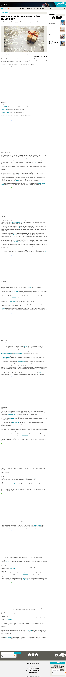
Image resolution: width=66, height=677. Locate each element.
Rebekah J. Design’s (15, 291)
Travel (43, 8)
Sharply (25, 572)
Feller (35, 478)
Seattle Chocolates (18, 241)
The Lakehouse (16, 234)
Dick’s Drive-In (12, 568)
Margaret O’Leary (18, 358)
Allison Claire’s (10, 304)
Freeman (36, 162)
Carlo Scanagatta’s (7, 357)
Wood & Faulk (25, 574)
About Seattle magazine (33, 664)
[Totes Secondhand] (57, 37)
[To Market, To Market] (57, 30)
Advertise (33, 666)
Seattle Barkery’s (15, 422)
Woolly (24, 578)
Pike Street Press (5, 112)
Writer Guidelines (33, 673)
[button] (24, 8)
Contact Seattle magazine (33, 668)
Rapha (29, 167)
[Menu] (1, 4)
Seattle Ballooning (4, 624)
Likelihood (41, 372)
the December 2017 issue (18, 54)
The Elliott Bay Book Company (22, 174)
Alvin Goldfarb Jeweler (11, 301)
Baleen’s (3, 308)
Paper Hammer (5, 109)
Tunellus (7, 561)
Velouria (29, 287)
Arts (47, 8)
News (32, 8)
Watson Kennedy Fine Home (16, 222)
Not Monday (16, 483)
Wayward (41, 156)
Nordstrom (14, 297)
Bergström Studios (8, 619)
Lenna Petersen (8, 637)
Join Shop (25, 346)
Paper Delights (5, 106)
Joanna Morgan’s (21, 361)
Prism (5, 370)
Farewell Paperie (5, 115)
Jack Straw (30, 638)
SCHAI (19, 489)
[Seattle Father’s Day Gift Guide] (57, 23)
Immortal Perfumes (37, 525)
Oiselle (17, 180)
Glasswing (12, 431)
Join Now (17, 653)
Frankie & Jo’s (19, 227)
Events (28, 8)
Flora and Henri (25, 435)
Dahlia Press (4, 118)
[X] (40, 57)
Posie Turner (11, 418)
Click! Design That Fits (12, 414)
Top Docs (22, 8)
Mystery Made (27, 579)
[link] (24, 13)
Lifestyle (52, 8)
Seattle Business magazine (33, 670)
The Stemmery (29, 630)
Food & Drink (37, 8)
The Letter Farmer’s (37, 438)
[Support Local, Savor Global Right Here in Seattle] (57, 44)
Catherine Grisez (22, 246)
